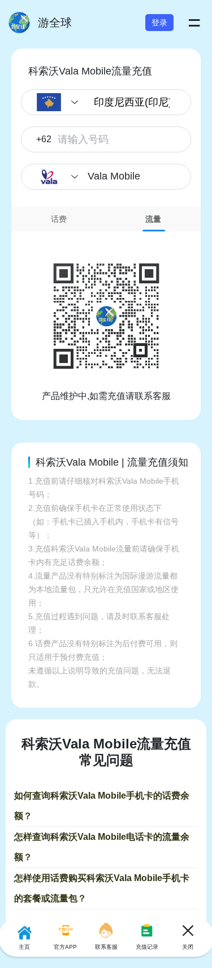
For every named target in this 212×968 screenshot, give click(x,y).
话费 (59, 219)
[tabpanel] (106, 317)
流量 (153, 219)
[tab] (58, 219)
